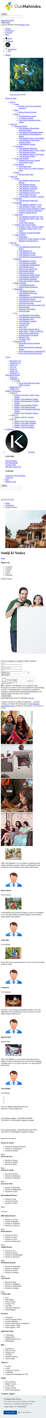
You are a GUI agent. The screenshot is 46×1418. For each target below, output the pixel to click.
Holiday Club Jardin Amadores (25, 423)
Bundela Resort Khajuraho (28, 287)
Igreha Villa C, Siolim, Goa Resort (31, 331)
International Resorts (12, 375)
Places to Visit (10, 1351)
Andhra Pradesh (20, 235)
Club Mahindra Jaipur (26, 267)
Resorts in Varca (11, 1237)
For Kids (8, 1355)
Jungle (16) (14, 371)
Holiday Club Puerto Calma (24, 425)
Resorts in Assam (11, 1160)
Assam (16, 104)
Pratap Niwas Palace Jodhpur (29, 281)
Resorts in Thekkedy (12, 1224)
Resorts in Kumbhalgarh (14, 1255)
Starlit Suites (23, 237)
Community (9, 1335)
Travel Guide (10, 1359)
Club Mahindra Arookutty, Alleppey (31, 197)
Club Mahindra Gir (25, 251)
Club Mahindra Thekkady (28, 186)
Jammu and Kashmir (21, 158)
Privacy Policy (9, 1406)
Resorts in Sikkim (11, 1162)
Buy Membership (11, 463)
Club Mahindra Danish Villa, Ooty (31, 217)
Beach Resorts (6, 1231)
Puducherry (18, 199)
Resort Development (12, 1390)
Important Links (7, 1331)
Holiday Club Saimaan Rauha (24, 407)
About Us (4, 1362)
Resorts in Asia (10, 1199)
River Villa (22, 327)
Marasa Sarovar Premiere (28, 112)
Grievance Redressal (12, 1308)
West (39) (13, 243)
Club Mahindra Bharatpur (28, 279)
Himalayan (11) (15, 363)
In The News (10, 1386)
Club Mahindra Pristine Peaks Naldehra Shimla (29, 141)
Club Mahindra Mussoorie (28, 148)
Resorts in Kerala (11, 1174)
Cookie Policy (21, 1406)
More (3, 1154)
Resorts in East (6, 1156)
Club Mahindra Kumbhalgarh (29, 265)
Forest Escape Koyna (26, 303)
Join (7, 20)
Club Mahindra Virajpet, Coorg (30, 207)
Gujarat (17, 245)
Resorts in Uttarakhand (13, 1149)
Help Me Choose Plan (13, 467)
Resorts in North (7, 1143)
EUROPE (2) (14, 379)
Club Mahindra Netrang (27, 255)
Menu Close (5, 22)
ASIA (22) (13, 377)
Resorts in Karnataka (12, 1178)
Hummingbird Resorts (26, 271)
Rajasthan (17, 259)
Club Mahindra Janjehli (27, 144)
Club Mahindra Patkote (27, 156)
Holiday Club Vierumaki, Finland (26, 413)
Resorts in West (7, 1184)
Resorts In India (11, 98)
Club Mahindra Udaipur (27, 261)
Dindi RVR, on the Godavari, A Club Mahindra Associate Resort (32, 240)
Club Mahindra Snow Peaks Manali (31, 138)
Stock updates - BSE (12, 1325)
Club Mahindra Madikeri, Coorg (30, 205)
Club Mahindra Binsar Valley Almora (32, 150)
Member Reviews (11, 1357)
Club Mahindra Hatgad (27, 291)
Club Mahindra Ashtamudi (28, 188)
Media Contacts (10, 1384)
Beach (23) (14, 365)
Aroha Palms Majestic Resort (29, 329)
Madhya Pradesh (20, 283)
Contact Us (9, 478)
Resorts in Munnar (11, 1221)
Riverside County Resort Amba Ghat (32, 305)
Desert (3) (13, 369)
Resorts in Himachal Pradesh (15, 1147)
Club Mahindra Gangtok (27, 116)
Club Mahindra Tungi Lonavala (30, 301)
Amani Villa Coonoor (26, 223)
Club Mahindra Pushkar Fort (29, 277)
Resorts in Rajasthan (12, 1187)
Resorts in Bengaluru (12, 1284)
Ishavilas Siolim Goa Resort (28, 335)
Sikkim (16, 114)
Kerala (16, 178)
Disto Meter (9, 1300)
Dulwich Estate (24, 311)
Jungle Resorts (6, 1247)
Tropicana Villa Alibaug (27, 309)
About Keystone (11, 461)
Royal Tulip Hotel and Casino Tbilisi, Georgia (29, 384)
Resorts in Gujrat (11, 1191)
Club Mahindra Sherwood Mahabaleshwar (28, 294)
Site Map (8, 1306)
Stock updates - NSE (12, 1327)
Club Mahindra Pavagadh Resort (30, 257)
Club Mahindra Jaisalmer (27, 263)
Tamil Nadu (18, 215)
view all (31, 698)
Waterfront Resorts (8, 1263)
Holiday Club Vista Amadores (25, 421)
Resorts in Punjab (11, 1151)
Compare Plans (10, 465)
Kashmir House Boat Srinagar (29, 160)
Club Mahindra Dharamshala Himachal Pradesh (29, 129)
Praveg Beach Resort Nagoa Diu (30, 353)
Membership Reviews (13, 1339)
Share (3, 558)
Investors (4, 1313)
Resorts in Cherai (11, 1235)
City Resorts (5, 1278)
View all (15, 94)
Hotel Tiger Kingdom (26, 273)
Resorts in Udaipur (12, 1288)
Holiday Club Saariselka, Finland (26, 405)
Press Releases (10, 1382)
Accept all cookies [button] (10, 1412)
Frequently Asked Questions (15, 476)
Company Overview (12, 1370)
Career (7, 1368)
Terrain (7, 357)
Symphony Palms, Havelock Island (31, 227)
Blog (7, 35)
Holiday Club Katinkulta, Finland (26, 399)
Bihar (16, 110)
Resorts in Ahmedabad (13, 1286)
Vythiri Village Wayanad (27, 195)
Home (10, 38)
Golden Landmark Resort (28, 213)
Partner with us (10, 1388)
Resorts (8, 28)
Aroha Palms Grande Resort (29, 333)
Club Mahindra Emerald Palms (30, 317)
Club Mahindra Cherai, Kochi (29, 192)
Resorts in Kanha (11, 1253)
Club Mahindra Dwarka (27, 253)
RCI (6, 1298)
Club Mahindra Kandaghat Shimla (31, 132)
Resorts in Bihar (11, 1164)
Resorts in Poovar (11, 1270)
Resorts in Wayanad (12, 1257)
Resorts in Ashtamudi (12, 1266)
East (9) (12, 102)
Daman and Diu (20, 341)
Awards (8, 1366)
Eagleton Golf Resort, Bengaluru (30, 211)
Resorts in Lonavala (12, 1226)
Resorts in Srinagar (12, 1272)
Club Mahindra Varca (26, 319)
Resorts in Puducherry (13, 1176)
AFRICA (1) (14, 389)
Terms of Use (10, 1304)
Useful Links (5, 1294)
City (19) (13, 367)
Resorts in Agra (10, 1282)
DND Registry (10, 1310)
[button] (25, 1412)
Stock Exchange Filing (13, 1319)
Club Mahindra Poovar (27, 190)
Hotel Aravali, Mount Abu (28, 269)
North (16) (13, 124)
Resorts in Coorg (11, 1219)
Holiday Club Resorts (13, 391)
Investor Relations (11, 1321)
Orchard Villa (23, 325)
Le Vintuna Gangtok (26, 118)
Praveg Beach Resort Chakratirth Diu (32, 351)
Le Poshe (22, 221)
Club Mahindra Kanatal (27, 152)
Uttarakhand (18, 146)
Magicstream (9, 1337)
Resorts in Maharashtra (13, 1189)
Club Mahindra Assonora (28, 321)
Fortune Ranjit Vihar (26, 174)
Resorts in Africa (11, 1203)
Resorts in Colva (11, 1239)
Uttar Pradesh (19, 164)
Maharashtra (18, 289)
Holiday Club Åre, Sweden (24, 417)
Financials (9, 1317)
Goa (15, 313)
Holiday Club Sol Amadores (24, 427)
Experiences (9, 30)
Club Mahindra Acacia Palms (29, 315)
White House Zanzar (26, 162)
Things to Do (10, 1353)
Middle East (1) (15, 387)
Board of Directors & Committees (17, 1323)
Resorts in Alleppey (12, 1268)
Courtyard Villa (24, 323)
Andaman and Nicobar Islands (25, 225)
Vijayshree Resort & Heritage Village (32, 209)
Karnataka (18, 203)
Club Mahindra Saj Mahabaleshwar (31, 297)
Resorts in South (7, 1170)
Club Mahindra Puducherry (28, 201)
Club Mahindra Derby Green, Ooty (31, 219)
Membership (9, 1341)
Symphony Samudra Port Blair (29, 233)
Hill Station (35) (15, 361)
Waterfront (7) (15, 373)
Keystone (8, 32)
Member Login (24, 25)
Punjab (16, 172)
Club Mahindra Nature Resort (29, 275)
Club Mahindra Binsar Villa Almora (31, 154)
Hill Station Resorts (8, 1216)
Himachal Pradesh (20, 126)
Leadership (9, 1372)
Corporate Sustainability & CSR (16, 1374)
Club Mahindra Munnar (27, 184)
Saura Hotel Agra (25, 166)
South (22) (13, 176)
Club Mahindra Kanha (27, 285)
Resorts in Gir (10, 1251)
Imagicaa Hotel (24, 307)
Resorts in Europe (11, 1201)
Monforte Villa (24, 337)
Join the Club (6, 696)
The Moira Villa (24, 339)
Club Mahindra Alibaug (27, 299)
